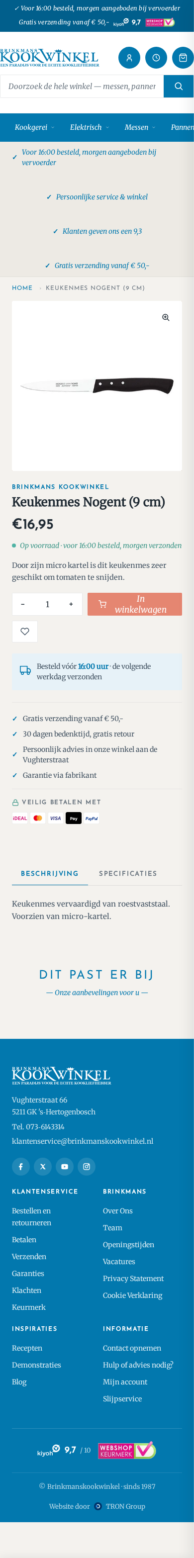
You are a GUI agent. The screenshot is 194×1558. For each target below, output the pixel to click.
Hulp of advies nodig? (138, 1365)
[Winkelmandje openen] (183, 58)
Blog (19, 1381)
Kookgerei (31, 127)
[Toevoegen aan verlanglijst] (25, 631)
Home (22, 288)
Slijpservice (122, 1398)
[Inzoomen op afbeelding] (165, 317)
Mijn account (125, 1381)
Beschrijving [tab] (50, 874)
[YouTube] (65, 1167)
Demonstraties (36, 1365)
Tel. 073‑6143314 (38, 1126)
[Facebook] (21, 1167)
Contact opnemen (132, 1348)
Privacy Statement (133, 1278)
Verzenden (29, 1256)
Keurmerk (29, 1307)
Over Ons (118, 1210)
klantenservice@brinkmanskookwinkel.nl (82, 1141)
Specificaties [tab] (128, 874)
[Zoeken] (179, 86)
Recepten (27, 1348)
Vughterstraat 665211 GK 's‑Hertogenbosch (54, 1106)
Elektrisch (86, 127)
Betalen (24, 1239)
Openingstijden (128, 1244)
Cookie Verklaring (132, 1295)
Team (112, 1227)
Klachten (26, 1290)
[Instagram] (87, 1167)
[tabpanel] (97, 910)
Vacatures (119, 1261)
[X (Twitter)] (43, 1167)
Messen (136, 127)
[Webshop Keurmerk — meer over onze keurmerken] (127, 1451)
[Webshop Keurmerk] (160, 22)
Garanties (28, 1273)
